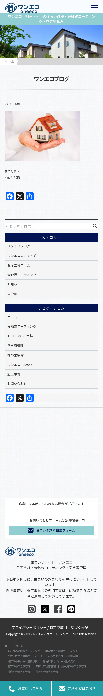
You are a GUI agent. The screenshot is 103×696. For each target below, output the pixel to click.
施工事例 (14, 374)
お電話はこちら (25, 689)
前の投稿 (13, 177)
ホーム (12, 317)
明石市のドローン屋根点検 (63, 656)
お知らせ (14, 284)
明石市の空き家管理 (19, 666)
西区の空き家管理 (46, 666)
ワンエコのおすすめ (22, 255)
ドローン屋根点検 (20, 335)
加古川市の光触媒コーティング (25, 656)
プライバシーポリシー (29, 627)
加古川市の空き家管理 (73, 666)
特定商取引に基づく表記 (69, 627)
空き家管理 (16, 345)
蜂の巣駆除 (16, 355)
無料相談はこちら (77, 689)
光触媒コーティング (22, 274)
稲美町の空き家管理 (47, 671)
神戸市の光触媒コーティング (62, 651)
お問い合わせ (17, 383)
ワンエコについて (21, 364)
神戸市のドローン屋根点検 (23, 661)
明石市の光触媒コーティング (24, 651)
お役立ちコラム (19, 265)
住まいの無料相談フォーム (55, 530)
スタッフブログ (19, 246)
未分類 (12, 293)
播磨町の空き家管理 (19, 671)
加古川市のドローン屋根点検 (59, 661)
